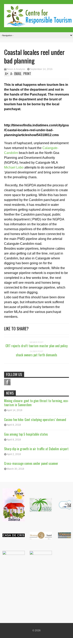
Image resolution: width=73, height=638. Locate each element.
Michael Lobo (14, 167)
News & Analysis (16, 69)
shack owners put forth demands (36, 354)
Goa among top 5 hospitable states (26, 434)
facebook (7, 382)
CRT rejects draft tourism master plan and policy (36, 345)
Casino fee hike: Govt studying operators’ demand (35, 419)
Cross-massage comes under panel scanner (31, 463)
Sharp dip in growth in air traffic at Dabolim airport (36, 448)
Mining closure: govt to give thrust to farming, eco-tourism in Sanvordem (36, 402)
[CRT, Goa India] (38, 24)
